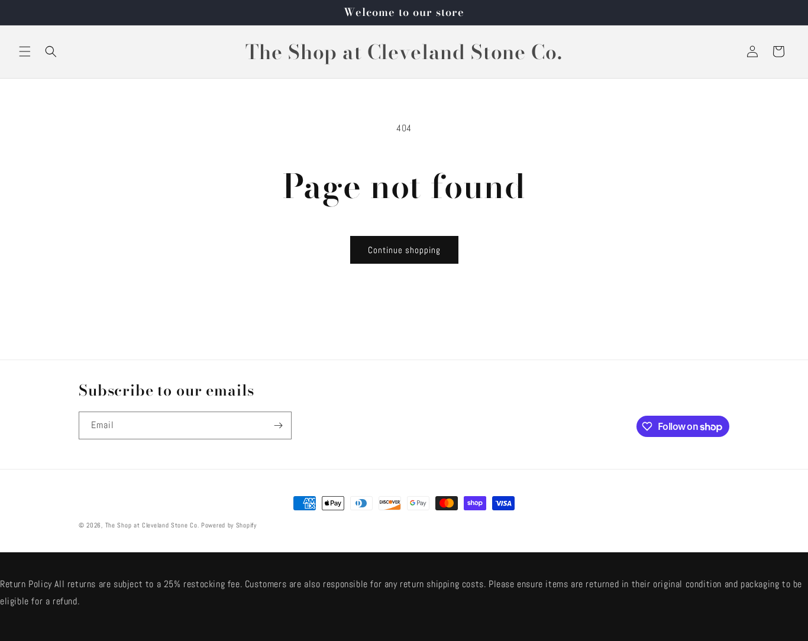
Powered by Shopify (229, 525)
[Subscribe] (278, 425)
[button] (25, 51)
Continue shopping (404, 249)
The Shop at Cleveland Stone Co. (152, 525)
